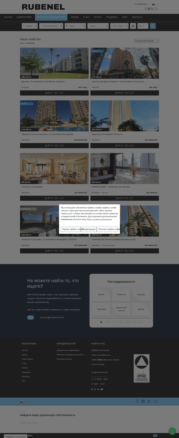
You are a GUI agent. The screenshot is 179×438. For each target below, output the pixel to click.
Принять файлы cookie (71, 229)
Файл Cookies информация (99, 219)
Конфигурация (89, 229)
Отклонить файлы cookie (108, 229)
